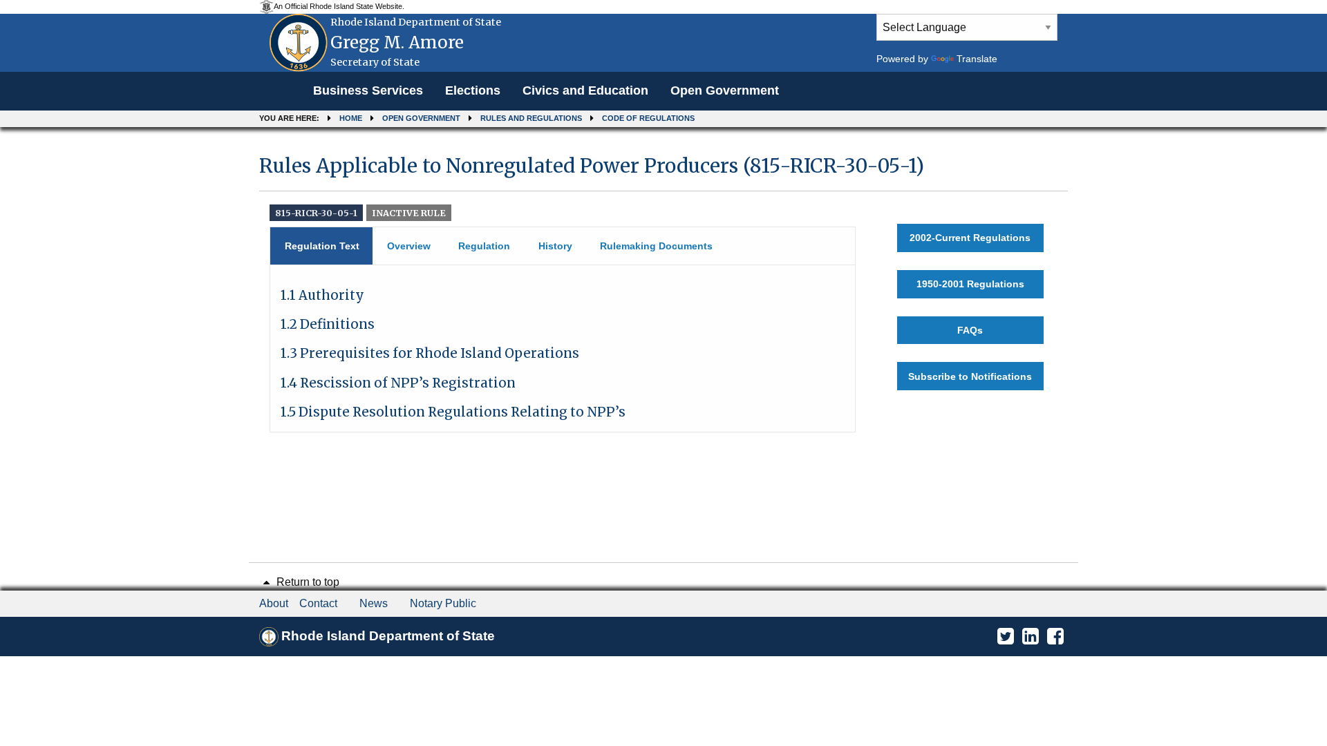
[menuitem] (368, 91)
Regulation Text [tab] (322, 245)
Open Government (724, 90)
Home (350, 118)
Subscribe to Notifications (970, 376)
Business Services (368, 90)
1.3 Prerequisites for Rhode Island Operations (430, 353)
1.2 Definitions (328, 324)
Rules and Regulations (531, 118)
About (273, 603)
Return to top (306, 582)
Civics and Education (585, 90)
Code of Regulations (648, 118)
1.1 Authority (322, 295)
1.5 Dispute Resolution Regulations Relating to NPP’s (453, 412)
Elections (472, 90)
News (373, 603)
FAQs (970, 330)
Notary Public (443, 603)
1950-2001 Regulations (970, 283)
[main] (663, 287)
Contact (318, 603)
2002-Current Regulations (970, 237)
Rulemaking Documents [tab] (656, 245)
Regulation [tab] (484, 245)
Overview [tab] (409, 245)
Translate (977, 58)
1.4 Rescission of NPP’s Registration (398, 383)
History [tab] (555, 245)
